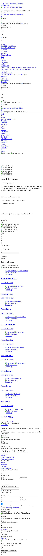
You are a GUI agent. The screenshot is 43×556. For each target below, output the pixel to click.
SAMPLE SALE (6, 46)
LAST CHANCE (6, 73)
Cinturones (4, 62)
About (6, 3)
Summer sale (5, 66)
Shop (2, 3)
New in (3, 44)
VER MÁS (4, 425)
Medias (3, 64)
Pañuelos (3, 78)
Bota (19, 67)
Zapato (23, 67)
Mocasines (4, 51)
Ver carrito (4, 529)
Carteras (3, 60)
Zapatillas (4, 49)
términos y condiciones (13, 507)
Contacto (20, 3)
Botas (14, 46)
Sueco (21, 69)
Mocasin (16, 69)
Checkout (4, 538)
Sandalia (15, 67)
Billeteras (4, 76)
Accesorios (26, 69)
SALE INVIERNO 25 (8, 75)
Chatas (3, 67)
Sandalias (4, 53)
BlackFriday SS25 (7, 69)
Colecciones (13, 3)
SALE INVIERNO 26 (8, 48)
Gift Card (4, 71)
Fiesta (9, 55)
